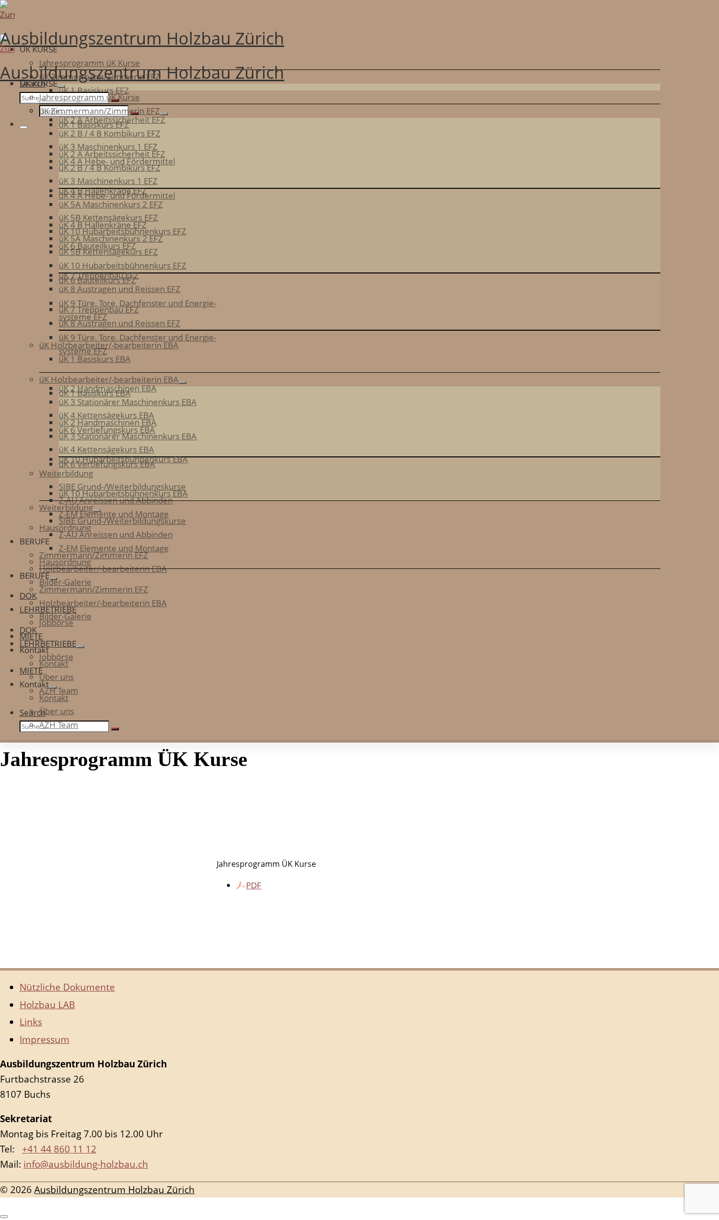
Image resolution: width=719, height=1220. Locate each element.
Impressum (44, 1039)
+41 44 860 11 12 (59, 1149)
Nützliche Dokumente (67, 987)
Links (31, 1022)
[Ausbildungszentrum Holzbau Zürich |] (330, 12)
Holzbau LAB (47, 1004)
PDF (253, 885)
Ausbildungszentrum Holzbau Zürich (114, 1189)
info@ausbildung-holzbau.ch (85, 1164)
